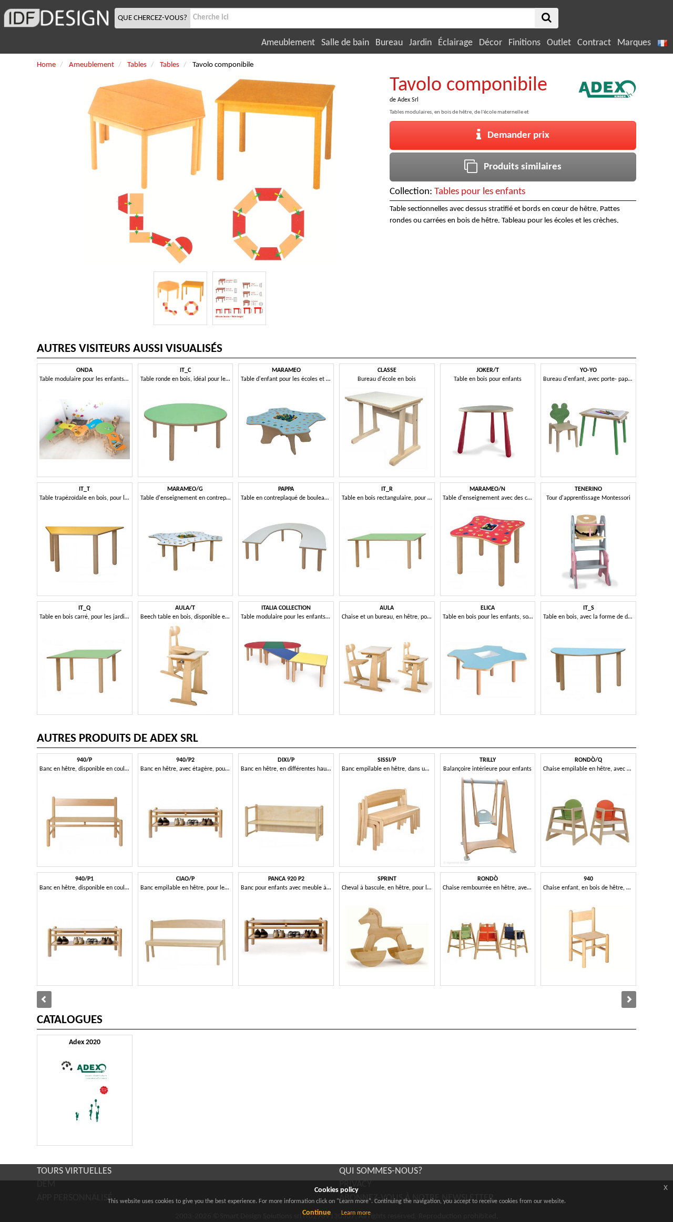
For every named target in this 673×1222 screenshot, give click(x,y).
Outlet (559, 43)
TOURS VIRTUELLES (74, 1171)
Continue (316, 1213)
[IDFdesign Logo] (56, 18)
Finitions (524, 43)
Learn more (356, 1213)
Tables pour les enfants (479, 192)
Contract (594, 43)
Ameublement (288, 43)
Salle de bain (345, 43)
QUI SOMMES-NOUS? (380, 1171)
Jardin (420, 43)
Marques (634, 43)
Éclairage (455, 43)
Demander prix (515, 135)
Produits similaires (519, 167)
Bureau (389, 43)
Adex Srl (408, 100)
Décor (490, 43)
